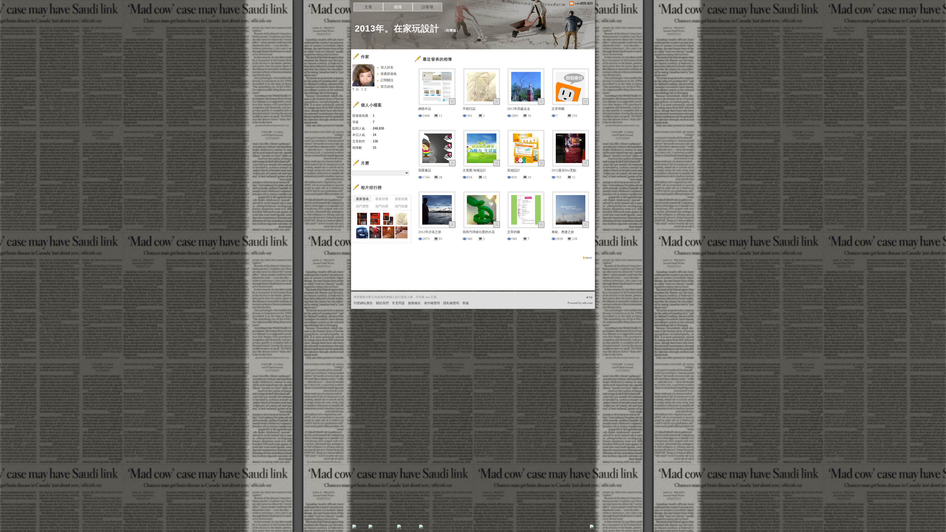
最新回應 (381, 199)
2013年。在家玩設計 (397, 28)
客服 (465, 303)
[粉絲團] (354, 527)
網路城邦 (581, 528)
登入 (560, 528)
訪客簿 (427, 7)
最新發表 (362, 199)
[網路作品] (362, 219)
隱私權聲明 (451, 303)
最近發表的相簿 (437, 59)
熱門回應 (381, 206)
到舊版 (451, 30)
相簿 (398, 7)
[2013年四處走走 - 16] (362, 232)
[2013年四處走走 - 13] (401, 232)
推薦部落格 (389, 74)
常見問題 (398, 303)
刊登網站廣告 (363, 303)
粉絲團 (362, 528)
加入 (569, 528)
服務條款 (414, 303)
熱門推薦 (401, 206)
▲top (589, 297)
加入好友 (387, 67)
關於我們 (382, 303)
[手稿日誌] (401, 219)
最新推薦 (401, 199)
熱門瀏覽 (362, 206)
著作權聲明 (432, 303)
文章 (368, 7)
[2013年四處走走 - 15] (375, 232)
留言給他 (387, 86)
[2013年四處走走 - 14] (388, 232)
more (588, 257)
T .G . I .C (359, 89)
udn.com (587, 303)
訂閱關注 (387, 80)
